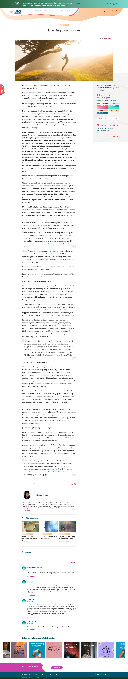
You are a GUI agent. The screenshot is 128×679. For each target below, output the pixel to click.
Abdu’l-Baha (27, 220)
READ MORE (27, 511)
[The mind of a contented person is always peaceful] (19, 650)
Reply (32, 577)
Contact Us (26, 674)
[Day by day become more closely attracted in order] (107, 650)
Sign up (115, 136)
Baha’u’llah (57, 472)
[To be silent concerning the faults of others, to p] (55, 650)
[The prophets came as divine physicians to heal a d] (37, 650)
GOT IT (79, 3)
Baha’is (41, 220)
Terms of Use (52, 674)
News (102, 110)
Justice (102, 106)
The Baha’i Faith (41, 11)
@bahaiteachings (48, 638)
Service (102, 103)
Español (115, 11)
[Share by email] (72, 484)
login (107, 11)
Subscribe (57, 668)
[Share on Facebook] (2, 87)
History (102, 108)
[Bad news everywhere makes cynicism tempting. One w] (89, 650)
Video (51, 11)
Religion (102, 112)
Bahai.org (69, 4)
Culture (113, 106)
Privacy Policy (39, 674)
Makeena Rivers (41, 495)
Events (68, 11)
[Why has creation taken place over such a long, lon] (72, 650)
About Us (29, 11)
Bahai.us (65, 5)
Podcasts (59, 11)
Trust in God (31, 484)
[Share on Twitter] (2, 91)
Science (113, 108)
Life (113, 103)
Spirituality (64, 25)
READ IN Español (105, 38)
